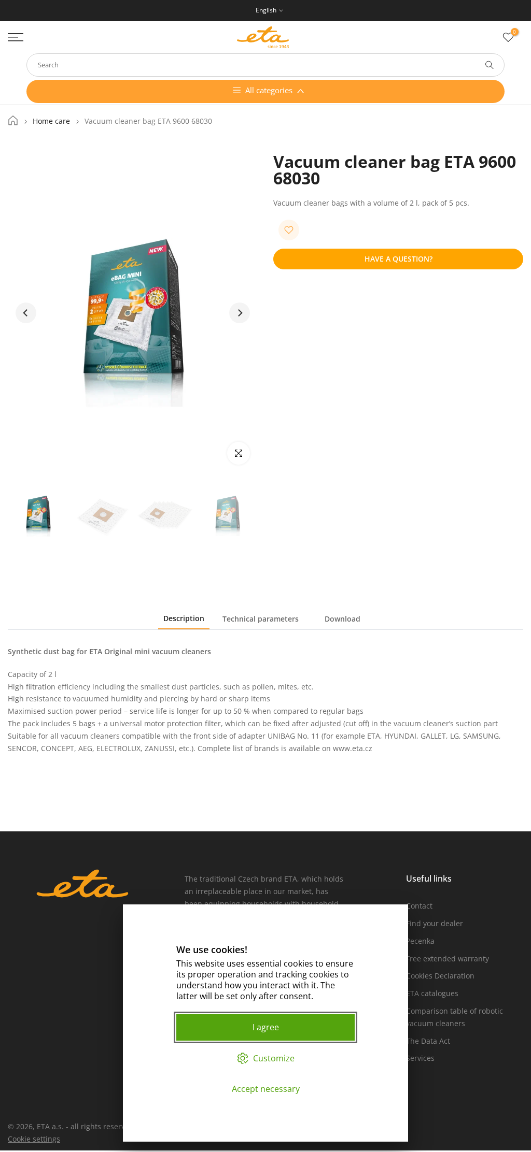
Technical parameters (260, 619)
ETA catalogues (432, 993)
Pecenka (420, 941)
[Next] (239, 313)
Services (420, 1058)
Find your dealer (434, 923)
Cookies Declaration (440, 976)
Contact (419, 906)
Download (342, 619)
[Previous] (26, 313)
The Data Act (428, 1041)
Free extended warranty (447, 958)
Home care (51, 121)
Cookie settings (34, 1139)
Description (183, 618)
